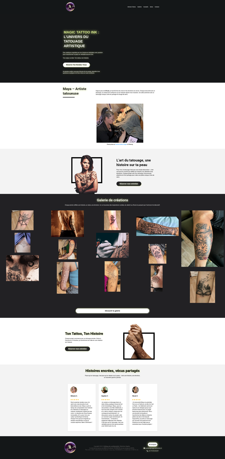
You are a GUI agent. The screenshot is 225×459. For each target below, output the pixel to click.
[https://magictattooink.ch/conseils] (86, 174)
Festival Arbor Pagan (121, 144)
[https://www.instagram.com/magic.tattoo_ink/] (120, 123)
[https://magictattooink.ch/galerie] (22, 220)
